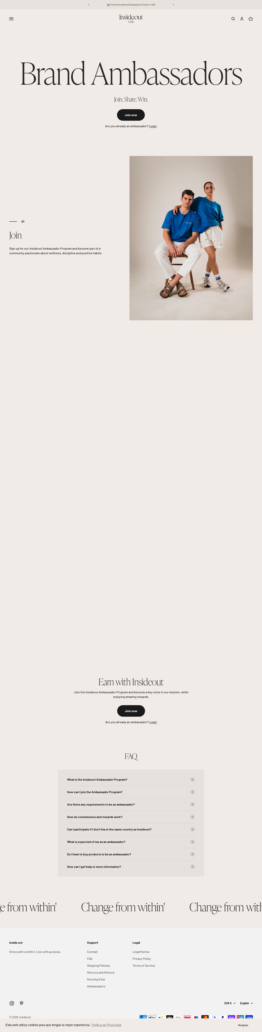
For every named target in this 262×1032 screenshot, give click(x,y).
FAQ (89, 958)
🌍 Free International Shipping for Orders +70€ (131, 4)
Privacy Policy (142, 958)
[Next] (173, 5)
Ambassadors (96, 986)
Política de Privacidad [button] (106, 1025)
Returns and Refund (100, 972)
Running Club (96, 979)
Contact (92, 951)
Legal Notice (141, 951)
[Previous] (88, 5)
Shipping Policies (98, 965)
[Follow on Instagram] (11, 1003)
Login (153, 126)
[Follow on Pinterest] (21, 1003)
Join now (131, 115)
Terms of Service (144, 965)
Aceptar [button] (243, 1025)
